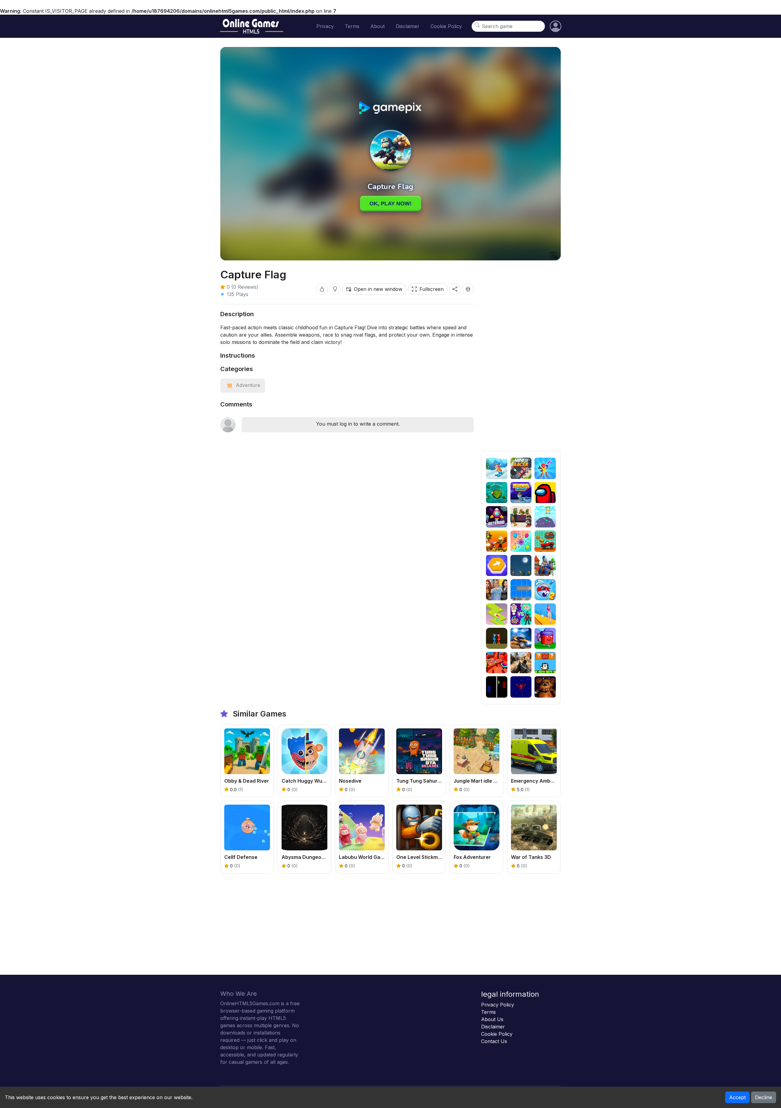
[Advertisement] (521, 359)
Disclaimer (407, 26)
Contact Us (494, 1041)
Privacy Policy (497, 1005)
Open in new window (378, 289)
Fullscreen (431, 289)
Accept (737, 1097)
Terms (352, 26)
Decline (763, 1097)
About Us (492, 1019)
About (377, 26)
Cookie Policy (446, 26)
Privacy (325, 26)
